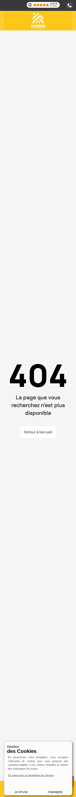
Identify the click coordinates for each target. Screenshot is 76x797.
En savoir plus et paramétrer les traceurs (31, 775)
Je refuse (20, 792)
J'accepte (55, 792)
